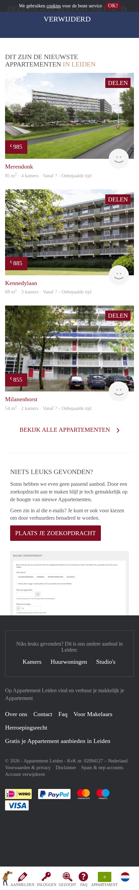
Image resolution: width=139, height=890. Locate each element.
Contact (42, 714)
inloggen (46, 885)
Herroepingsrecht (26, 727)
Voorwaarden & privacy (28, 767)
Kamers (32, 661)
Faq (62, 714)
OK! (113, 5)
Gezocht (67, 885)
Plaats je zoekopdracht (55, 533)
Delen (118, 83)
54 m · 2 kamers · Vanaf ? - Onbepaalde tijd (48, 408)
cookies (54, 5)
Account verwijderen (25, 774)
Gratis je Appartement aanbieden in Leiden (57, 741)
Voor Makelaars (93, 714)
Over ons (16, 714)
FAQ (83, 885)
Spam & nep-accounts (102, 767)
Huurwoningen (69, 661)
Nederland (118, 760)
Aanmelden (22, 885)
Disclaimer (66, 767)
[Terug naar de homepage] (7, 879)
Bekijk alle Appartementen (66, 429)
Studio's (105, 661)
